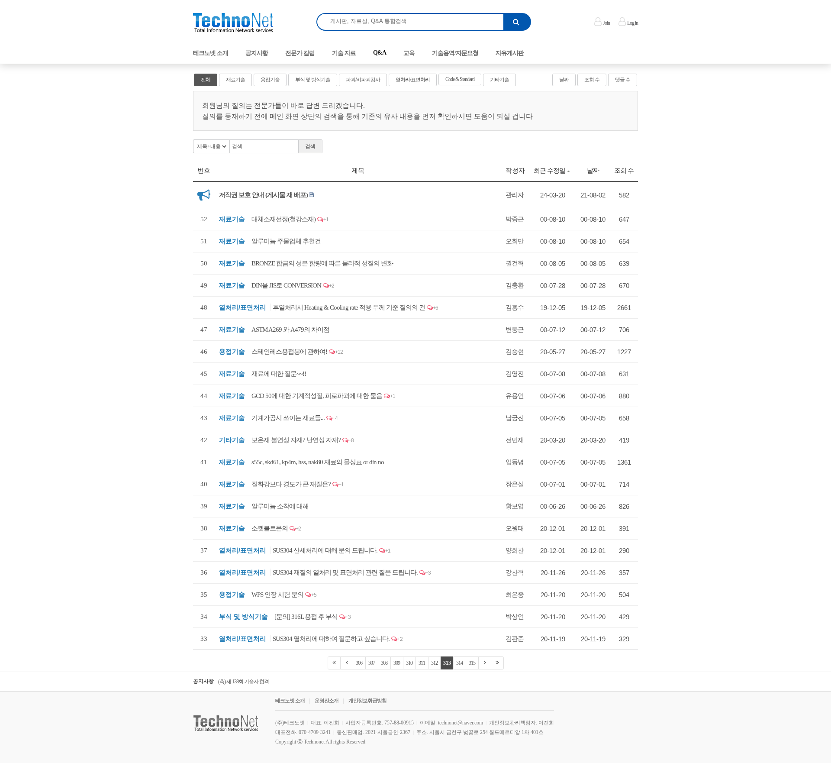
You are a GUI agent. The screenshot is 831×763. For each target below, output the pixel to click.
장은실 (515, 484)
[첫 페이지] (334, 662)
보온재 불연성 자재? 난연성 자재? (296, 439)
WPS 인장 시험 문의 (277, 594)
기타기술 (499, 80)
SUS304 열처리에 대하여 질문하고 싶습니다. (331, 638)
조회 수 (591, 80)
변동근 (515, 329)
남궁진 (515, 417)
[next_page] (484, 662)
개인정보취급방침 (367, 701)
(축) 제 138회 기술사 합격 (243, 682)
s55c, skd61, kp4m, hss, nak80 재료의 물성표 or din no (317, 462)
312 (434, 663)
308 (384, 663)
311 (422, 663)
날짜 (564, 80)
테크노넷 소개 (290, 701)
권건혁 (515, 263)
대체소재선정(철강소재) (283, 219)
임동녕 (515, 462)
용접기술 (270, 80)
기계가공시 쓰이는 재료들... (288, 417)
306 (359, 663)
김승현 (515, 351)
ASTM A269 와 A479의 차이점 (290, 329)
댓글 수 (622, 80)
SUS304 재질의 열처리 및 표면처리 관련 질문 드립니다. (345, 572)
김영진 (515, 373)
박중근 (515, 219)
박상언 (515, 616)
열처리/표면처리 (413, 80)
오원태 (515, 528)
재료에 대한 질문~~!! (278, 373)
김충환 (515, 285)
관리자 (515, 194)
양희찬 (515, 550)
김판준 (515, 638)
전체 (205, 80)
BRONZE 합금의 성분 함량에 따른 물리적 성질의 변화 (322, 263)
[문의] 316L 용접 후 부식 (306, 616)
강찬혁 (515, 572)
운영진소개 (326, 701)
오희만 (515, 241)
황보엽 (515, 506)
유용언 (515, 395)
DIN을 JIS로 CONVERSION (286, 285)
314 (459, 663)
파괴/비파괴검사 (363, 80)
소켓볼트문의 (269, 528)
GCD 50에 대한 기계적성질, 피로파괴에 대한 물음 (316, 395)
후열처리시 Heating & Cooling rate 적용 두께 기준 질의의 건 (349, 307)
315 (472, 663)
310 (409, 663)
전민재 (515, 439)
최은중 (515, 594)
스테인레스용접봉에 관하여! (289, 351)
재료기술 (235, 80)
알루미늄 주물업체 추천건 (286, 241)
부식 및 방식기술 (312, 80)
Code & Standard (459, 79)
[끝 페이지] (497, 662)
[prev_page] (346, 662)
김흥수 (515, 307)
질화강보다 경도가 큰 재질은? (291, 484)
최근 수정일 (549, 170)
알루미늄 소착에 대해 (280, 506)
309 (396, 663)
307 (371, 663)
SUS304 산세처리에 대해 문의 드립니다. (325, 550)
